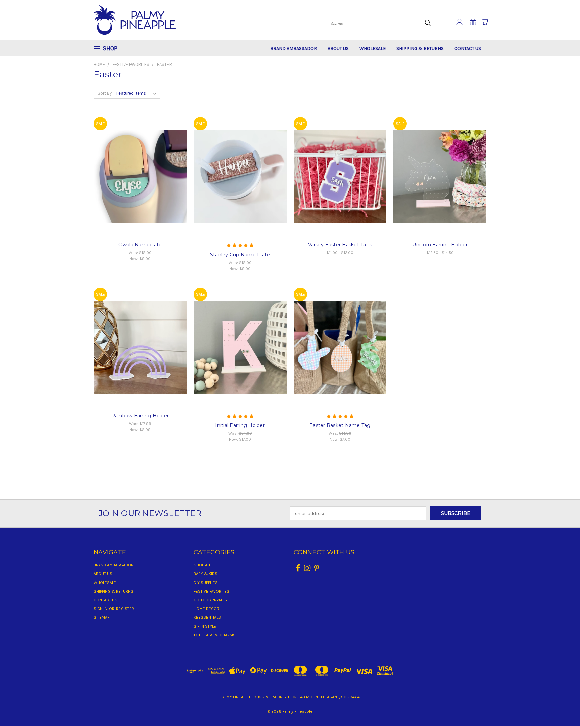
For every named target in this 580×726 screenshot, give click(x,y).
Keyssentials (207, 617)
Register (125, 608)
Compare (138, 175)
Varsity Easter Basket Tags (340, 245)
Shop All (202, 565)
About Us (338, 48)
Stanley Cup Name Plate (240, 255)
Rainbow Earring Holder (140, 416)
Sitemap (101, 617)
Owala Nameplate (140, 245)
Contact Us (467, 48)
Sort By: (105, 93)
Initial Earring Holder (240, 425)
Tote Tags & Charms (215, 635)
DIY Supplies (206, 582)
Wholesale (372, 48)
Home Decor (206, 608)
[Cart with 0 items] (484, 21)
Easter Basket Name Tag (340, 425)
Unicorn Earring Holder (440, 245)
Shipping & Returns (420, 48)
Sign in (101, 608)
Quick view (140, 162)
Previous (562, 705)
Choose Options (140, 187)
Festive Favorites (211, 591)
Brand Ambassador (293, 48)
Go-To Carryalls (210, 600)
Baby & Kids (206, 573)
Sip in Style (205, 626)
